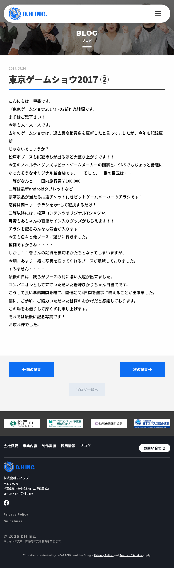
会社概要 (11, 445)
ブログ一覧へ (87, 389)
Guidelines (13, 521)
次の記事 (140, 369)
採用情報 (68, 445)
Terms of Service (131, 555)
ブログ (85, 445)
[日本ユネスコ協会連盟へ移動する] (152, 426)
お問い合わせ (154, 448)
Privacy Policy (16, 514)
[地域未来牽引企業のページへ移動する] (109, 426)
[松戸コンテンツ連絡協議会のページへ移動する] (65, 426)
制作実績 (49, 445)
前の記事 (33, 369)
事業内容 (30, 445)
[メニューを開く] (158, 13)
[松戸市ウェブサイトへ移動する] (22, 426)
